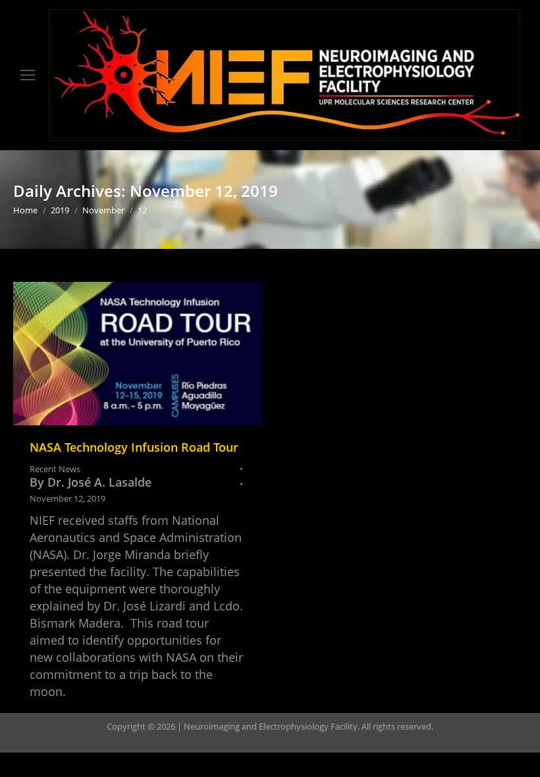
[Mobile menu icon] (28, 75)
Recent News (55, 469)
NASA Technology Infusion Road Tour (134, 447)
